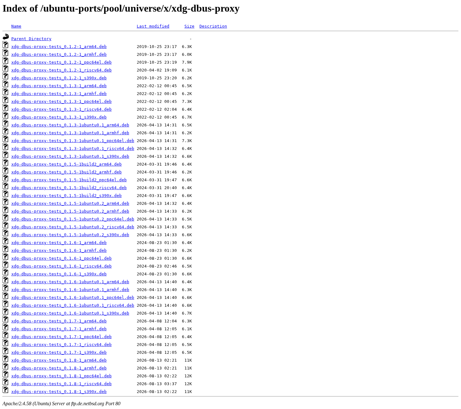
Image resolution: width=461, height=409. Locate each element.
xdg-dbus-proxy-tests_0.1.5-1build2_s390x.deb (66, 195)
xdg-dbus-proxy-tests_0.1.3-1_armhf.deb (59, 93)
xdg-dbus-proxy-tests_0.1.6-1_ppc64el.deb (61, 258)
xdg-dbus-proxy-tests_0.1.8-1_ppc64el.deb (61, 376)
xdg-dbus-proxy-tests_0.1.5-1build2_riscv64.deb (69, 187)
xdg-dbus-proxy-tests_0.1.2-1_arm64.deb (59, 46)
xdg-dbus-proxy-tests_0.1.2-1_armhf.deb (59, 54)
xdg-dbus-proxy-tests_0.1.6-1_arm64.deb (59, 242)
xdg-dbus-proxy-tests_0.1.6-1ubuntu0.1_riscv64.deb (72, 305)
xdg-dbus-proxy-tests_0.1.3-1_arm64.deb (59, 85)
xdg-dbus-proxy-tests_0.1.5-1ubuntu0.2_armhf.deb (70, 211)
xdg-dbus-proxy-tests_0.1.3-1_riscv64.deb (61, 109)
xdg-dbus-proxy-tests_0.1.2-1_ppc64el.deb (61, 62)
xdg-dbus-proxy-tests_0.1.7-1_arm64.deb (59, 321)
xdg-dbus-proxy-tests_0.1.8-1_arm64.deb (59, 360)
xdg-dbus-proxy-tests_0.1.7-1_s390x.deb (59, 352)
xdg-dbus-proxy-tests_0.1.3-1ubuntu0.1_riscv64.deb (72, 148)
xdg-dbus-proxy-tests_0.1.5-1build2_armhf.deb (66, 172)
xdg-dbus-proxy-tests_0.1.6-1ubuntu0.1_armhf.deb (70, 289)
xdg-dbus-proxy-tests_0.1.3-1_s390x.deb (59, 117)
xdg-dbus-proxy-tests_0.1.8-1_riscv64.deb (61, 383)
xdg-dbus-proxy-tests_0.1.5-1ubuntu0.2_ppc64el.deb (72, 219)
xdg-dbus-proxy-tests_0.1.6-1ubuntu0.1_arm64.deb (70, 281)
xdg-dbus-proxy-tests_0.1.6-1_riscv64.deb (61, 266)
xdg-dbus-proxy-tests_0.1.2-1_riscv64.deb (61, 70)
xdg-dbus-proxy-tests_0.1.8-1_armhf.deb (59, 368)
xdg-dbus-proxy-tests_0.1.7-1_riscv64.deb (61, 344)
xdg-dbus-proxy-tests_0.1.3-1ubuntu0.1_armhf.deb (70, 132)
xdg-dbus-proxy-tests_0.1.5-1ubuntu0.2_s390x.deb (70, 234)
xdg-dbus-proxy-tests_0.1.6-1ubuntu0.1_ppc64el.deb (72, 297)
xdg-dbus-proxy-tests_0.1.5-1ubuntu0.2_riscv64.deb (72, 227)
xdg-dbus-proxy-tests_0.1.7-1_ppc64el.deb (61, 336)
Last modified (153, 26)
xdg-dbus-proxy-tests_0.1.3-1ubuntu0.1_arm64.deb (70, 125)
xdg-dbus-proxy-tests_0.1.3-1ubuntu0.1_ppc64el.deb (72, 140)
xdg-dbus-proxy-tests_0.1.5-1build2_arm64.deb (66, 164)
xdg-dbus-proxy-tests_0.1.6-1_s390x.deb (59, 274)
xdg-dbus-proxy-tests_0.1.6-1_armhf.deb (59, 250)
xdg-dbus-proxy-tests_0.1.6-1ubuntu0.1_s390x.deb (70, 313)
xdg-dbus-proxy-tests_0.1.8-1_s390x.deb (59, 391)
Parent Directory (31, 38)
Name (16, 26)
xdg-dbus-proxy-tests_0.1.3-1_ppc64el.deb (61, 101)
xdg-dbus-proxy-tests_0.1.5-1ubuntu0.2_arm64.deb (70, 203)
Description (213, 26)
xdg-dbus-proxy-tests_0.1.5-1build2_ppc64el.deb (69, 180)
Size (189, 26)
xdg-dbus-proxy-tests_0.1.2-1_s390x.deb (59, 78)
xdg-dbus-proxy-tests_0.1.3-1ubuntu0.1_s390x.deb (70, 156)
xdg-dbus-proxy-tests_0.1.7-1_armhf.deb (59, 329)
